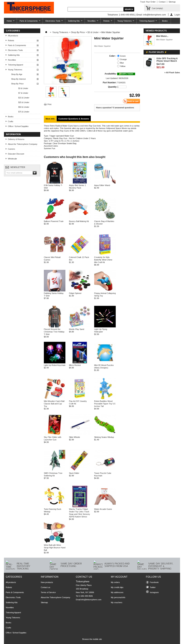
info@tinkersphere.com (91, 599)
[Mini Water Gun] (51, 97)
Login (177, 14)
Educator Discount (16, 154)
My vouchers (116, 602)
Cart (157, 8)
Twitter (153, 587)
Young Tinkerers (123, 22)
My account (119, 576)
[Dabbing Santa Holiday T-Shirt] (54, 291)
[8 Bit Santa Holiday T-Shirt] (54, 183)
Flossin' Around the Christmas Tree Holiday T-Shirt (54, 331)
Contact (162, 2)
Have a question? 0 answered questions (115, 107)
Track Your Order (148, 2)
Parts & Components (27, 22)
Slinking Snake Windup (104, 437)
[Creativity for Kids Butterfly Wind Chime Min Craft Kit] (105, 255)
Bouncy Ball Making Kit (79, 221)
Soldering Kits (72, 22)
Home (8, 22)
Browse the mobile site (92, 639)
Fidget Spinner (75, 293)
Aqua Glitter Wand (102, 185)
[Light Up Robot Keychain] (54, 363)
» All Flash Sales (172, 72)
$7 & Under (23, 93)
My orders (115, 582)
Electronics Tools (51, 22)
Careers (11, 149)
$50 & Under (23, 107)
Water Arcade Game (103, 509)
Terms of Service (48, 592)
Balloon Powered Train (53, 221)
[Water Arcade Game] (105, 506)
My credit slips (117, 587)
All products (13, 36)
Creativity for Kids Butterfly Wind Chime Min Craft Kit (103, 259)
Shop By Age (16, 74)
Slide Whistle (74, 437)
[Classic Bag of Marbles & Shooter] (105, 219)
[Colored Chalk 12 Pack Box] (80, 255)
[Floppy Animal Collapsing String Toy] (105, 291)
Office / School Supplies (18, 126)
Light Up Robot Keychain (54, 365)
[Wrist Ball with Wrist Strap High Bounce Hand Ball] (54, 542)
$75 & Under (23, 112)
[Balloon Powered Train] (54, 219)
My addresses (117, 592)
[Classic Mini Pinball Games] (54, 255)
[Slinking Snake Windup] (105, 435)
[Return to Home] (46, 32)
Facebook (154, 582)
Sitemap (172, 2)
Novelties (90, 22)
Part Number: (110, 82)
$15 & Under (23, 98)
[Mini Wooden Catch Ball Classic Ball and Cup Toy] (54, 399)
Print (49, 104)
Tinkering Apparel (145, 22)
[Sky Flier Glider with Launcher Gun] (54, 435)
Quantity (112, 87)
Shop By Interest (18, 79)
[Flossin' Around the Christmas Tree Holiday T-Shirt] (54, 327)
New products (47, 582)
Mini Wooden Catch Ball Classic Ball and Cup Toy (54, 403)
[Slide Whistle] (80, 435)
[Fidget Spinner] (80, 291)
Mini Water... (162, 36)
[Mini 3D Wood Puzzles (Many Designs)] (105, 363)
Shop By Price (17, 84)
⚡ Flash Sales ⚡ (156, 52)
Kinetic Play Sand (76, 329)
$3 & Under (23, 88)
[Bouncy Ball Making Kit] (80, 219)
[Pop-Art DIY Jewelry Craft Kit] (80, 399)
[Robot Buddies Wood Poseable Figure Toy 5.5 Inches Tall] (105, 399)
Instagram (154, 592)
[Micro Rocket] (80, 363)
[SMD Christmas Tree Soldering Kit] (54, 471)
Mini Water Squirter (164, 39)
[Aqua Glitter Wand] (105, 183)
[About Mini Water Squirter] (149, 40)
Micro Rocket (75, 365)
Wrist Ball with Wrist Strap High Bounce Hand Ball (54, 547)
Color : (113, 56)
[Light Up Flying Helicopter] (105, 327)
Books (165, 21)
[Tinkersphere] (29, 8)
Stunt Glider (74, 473)
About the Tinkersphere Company (22, 144)
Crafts (10, 121)
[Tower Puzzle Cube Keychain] (105, 471)
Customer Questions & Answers (73, 119)
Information (13, 134)
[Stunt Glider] (80, 471)
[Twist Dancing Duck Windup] (54, 506)
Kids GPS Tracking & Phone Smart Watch (167, 59)
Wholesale (12, 159)
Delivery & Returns (16, 139)
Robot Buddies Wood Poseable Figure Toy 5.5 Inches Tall (104, 403)
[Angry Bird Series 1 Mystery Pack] (80, 183)
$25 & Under (23, 102)
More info (50, 119)
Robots (105, 22)
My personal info (118, 597)
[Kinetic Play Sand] (80, 327)
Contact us (45, 587)
